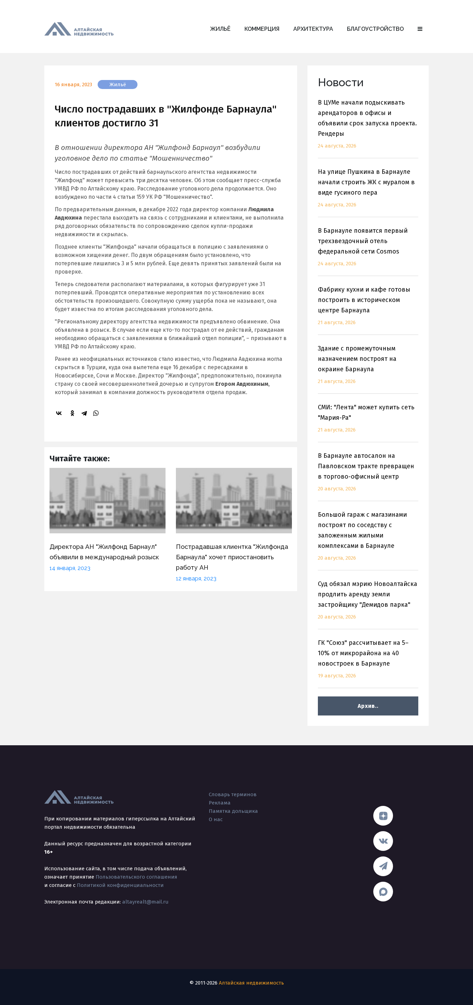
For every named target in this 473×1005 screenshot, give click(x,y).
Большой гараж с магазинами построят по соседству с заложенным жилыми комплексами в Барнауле (362, 536)
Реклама (220, 803)
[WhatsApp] (97, 413)
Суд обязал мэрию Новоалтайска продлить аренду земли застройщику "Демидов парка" (367, 600)
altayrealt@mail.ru (145, 902)
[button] (420, 29)
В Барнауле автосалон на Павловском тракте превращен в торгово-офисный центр (366, 472)
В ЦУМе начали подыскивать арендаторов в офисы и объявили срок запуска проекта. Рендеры (367, 124)
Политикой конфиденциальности (120, 885)
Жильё (220, 29)
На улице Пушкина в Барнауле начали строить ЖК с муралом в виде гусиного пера (366, 188)
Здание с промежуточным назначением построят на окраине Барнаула (357, 364)
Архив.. (368, 706)
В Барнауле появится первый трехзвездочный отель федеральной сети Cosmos (363, 247)
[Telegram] (85, 413)
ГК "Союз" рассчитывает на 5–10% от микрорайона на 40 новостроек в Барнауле (363, 659)
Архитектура (313, 29)
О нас (216, 819)
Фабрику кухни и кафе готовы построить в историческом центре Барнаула (364, 306)
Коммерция (261, 29)
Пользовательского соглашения (136, 877)
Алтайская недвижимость (251, 983)
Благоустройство (375, 29)
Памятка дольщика (233, 811)
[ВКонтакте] (60, 413)
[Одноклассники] (73, 413)
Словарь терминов (233, 794)
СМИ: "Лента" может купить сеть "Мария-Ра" (366, 418)
